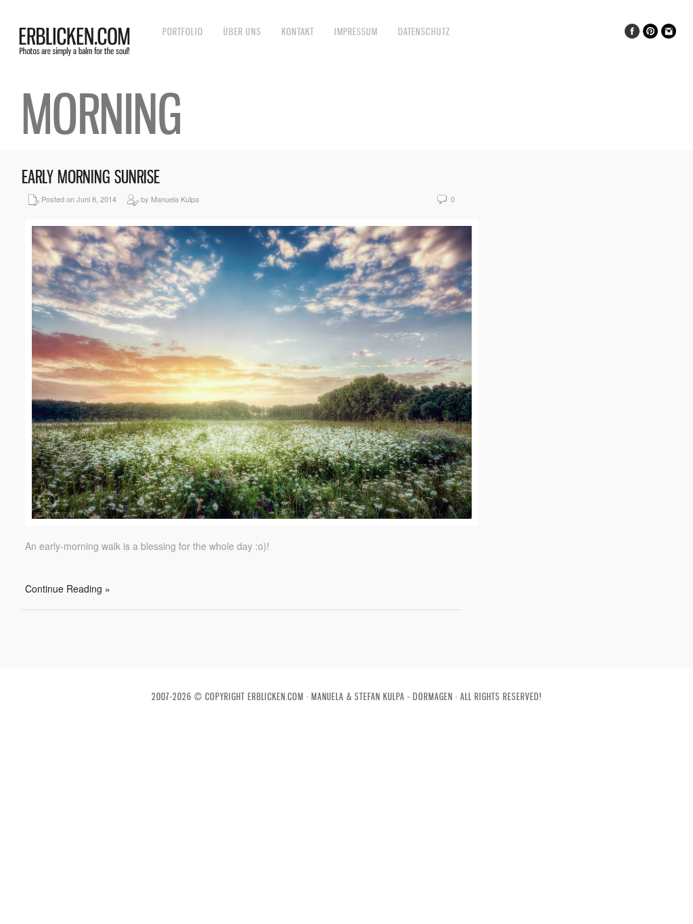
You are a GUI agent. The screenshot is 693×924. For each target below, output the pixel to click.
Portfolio (182, 31)
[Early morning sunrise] (251, 521)
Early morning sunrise (91, 176)
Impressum (356, 31)
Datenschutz (424, 31)
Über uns (242, 31)
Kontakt (298, 31)
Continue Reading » (67, 588)
